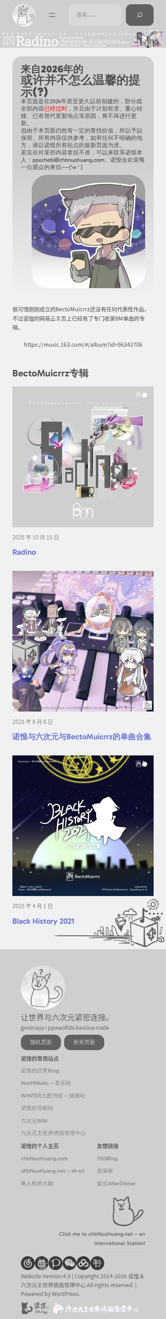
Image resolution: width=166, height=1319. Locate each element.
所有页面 (84, 1042)
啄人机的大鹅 (37, 1183)
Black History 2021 (43, 921)
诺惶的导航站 (37, 1108)
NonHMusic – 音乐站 (46, 1083)
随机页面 (41, 1042)
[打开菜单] (52, 15)
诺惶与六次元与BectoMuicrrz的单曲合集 (81, 736)
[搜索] (140, 15)
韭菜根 (105, 1171)
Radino (24, 552)
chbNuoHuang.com (44, 1158)
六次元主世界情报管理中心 (53, 1133)
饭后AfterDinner (116, 1183)
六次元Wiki (34, 1121)
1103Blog (107, 1158)
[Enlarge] (135, 185)
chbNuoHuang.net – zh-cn (53, 1171)
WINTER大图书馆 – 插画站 (53, 1095)
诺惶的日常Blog (40, 1070)
